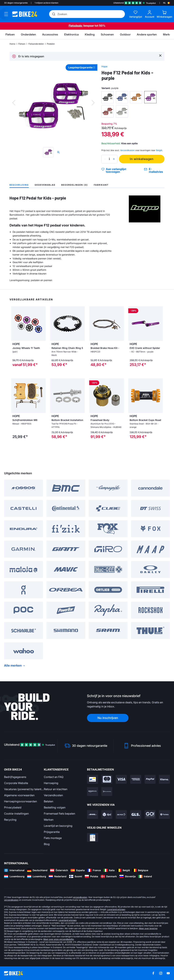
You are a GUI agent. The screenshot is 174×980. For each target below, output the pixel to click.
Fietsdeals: (76, 25)
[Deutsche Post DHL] (92, 814)
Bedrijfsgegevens (15, 777)
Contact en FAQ (53, 777)
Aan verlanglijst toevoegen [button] (116, 170)
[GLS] (135, 814)
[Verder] (93, 102)
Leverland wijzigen (116, 909)
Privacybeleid (12, 807)
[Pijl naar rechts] (42, 323)
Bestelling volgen (54, 807)
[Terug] (14, 102)
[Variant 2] (122, 97)
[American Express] (135, 779)
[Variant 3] (136, 97)
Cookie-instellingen (16, 813)
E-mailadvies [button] (156, 170)
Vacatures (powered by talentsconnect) (24, 789)
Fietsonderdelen (36, 44)
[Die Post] (121, 814)
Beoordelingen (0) (74, 185)
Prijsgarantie (52, 832)
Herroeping (51, 783)
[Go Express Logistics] (150, 814)
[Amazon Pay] (92, 791)
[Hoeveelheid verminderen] (104, 159)
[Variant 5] (107, 111)
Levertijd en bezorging (58, 825)
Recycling (10, 819)
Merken (48, 819)
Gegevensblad (45, 185)
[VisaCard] (121, 779)
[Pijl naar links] (14, 323)
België (159, 150)
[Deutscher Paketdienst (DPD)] (106, 814)
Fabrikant (101, 185)
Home (12, 44)
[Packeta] (164, 814)
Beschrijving (19, 185)
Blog (47, 844)
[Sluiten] (160, 55)
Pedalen (51, 44)
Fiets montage (53, 838)
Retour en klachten (55, 789)
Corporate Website (16, 783)
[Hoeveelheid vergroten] (113, 159)
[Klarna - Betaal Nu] (164, 779)
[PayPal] (150, 779)
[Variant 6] (122, 111)
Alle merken (13, 665)
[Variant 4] (150, 97)
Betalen (48, 801)
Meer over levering (148, 928)
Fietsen (21, 44)
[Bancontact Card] (92, 779)
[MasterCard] (106, 779)
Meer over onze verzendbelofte (58, 939)
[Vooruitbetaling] (106, 791)
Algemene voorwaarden (19, 795)
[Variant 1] (107, 97)
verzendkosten (80, 897)
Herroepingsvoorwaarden (20, 801)
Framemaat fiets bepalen (59, 813)
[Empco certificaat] (92, 837)
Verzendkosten (53, 795)
